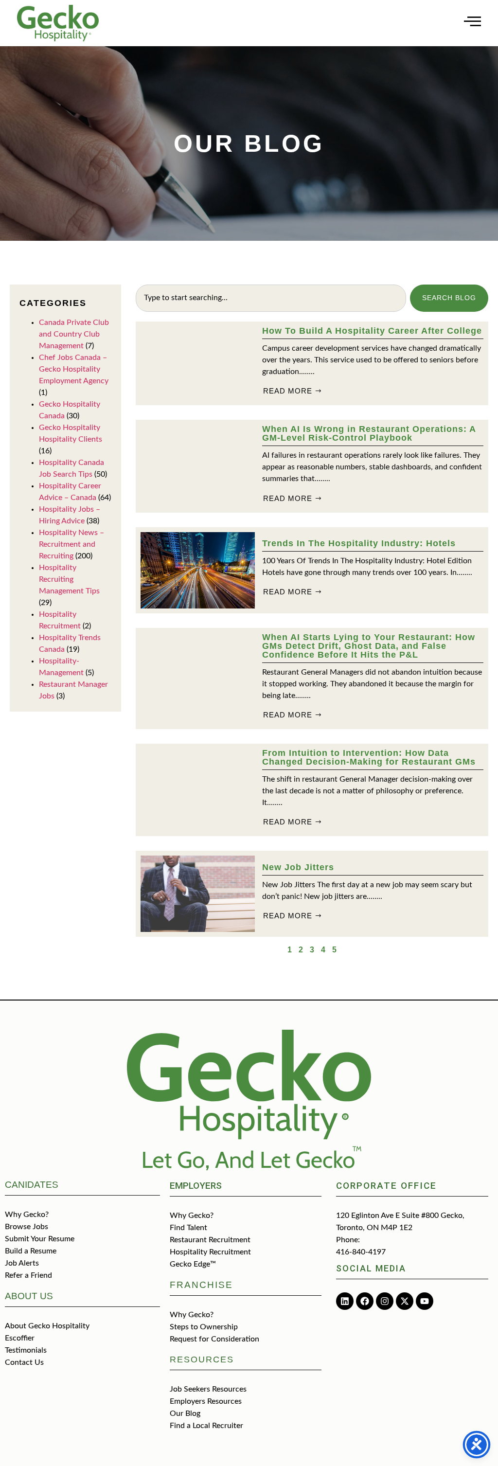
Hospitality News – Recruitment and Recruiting (71, 544)
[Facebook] (365, 1301)
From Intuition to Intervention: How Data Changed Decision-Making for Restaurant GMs (369, 757)
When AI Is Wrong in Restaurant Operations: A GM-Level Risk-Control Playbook (369, 433)
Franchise (201, 1285)
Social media (371, 1268)
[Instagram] (384, 1301)
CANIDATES (31, 1185)
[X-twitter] (404, 1301)
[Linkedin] (345, 1301)
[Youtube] (424, 1301)
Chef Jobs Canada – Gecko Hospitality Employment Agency (73, 369)
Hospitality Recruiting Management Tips (69, 579)
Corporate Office (386, 1185)
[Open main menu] (472, 21)
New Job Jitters (298, 867)
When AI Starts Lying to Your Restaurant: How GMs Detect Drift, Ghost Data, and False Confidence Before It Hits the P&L (368, 646)
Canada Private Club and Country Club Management (74, 334)
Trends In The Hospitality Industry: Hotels (359, 543)
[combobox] (271, 298)
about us (29, 1296)
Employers (196, 1185)
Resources (202, 1359)
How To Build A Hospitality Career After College (372, 331)
